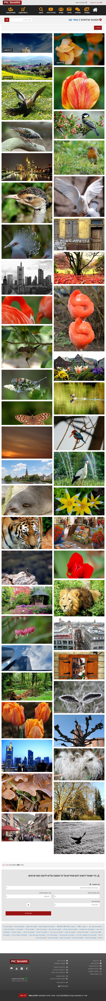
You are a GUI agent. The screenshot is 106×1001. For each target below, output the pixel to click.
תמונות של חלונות (42, 932)
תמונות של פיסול (41, 929)
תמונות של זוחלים (41, 938)
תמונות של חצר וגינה (56, 932)
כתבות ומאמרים (93, 969)
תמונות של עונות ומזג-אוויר (37, 935)
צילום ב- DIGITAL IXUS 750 (66, 926)
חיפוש (41, 13)
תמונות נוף (19, 929)
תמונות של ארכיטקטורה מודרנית (86, 935)
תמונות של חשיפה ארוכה (19, 935)
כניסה (95, 3)
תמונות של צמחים (83, 932)
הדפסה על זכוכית (59, 970)
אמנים (61, 13)
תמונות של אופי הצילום (70, 929)
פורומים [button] (78, 13)
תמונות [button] (87, 13)
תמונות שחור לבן (52, 935)
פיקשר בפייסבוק (60, 963)
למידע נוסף (33, 995)
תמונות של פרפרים (77, 938)
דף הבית (96, 961)
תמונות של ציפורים (90, 938)
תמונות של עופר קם (95, 926)
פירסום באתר (61, 982)
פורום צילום (95, 963)
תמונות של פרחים (96, 932)
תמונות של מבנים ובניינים (67, 935)
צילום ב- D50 (82, 926)
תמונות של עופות (53, 938)
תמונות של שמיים (70, 932)
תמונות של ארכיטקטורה (87, 929)
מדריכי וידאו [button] (51, 13)
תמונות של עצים (9, 929)
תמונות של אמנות (31, 926)
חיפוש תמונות (61, 976)
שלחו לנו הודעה (18, 979)
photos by (64, 986)
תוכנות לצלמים (94, 971)
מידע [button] (69, 13)
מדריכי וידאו (61, 961)
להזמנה (59, 63)
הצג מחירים (28, 913)
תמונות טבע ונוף (19, 926)
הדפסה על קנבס (60, 967)
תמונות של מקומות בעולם (46, 926)
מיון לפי (98, 28)
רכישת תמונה (23, 13)
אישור (22, 995)
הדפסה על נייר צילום (58, 972)
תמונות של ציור (29, 929)
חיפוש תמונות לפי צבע (58, 979)
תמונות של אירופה (28, 932)
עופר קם (73, 19)
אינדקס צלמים (94, 966)
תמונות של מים (16, 932)
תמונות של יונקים (65, 938)
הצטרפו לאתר (10, 13)
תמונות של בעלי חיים (55, 929)
